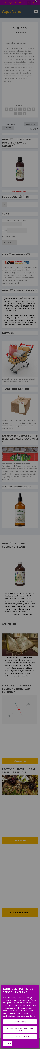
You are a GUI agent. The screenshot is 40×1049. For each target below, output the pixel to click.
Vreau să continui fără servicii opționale (20, 1029)
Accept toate (20, 1022)
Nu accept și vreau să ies (20, 1037)
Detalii (8, 1043)
